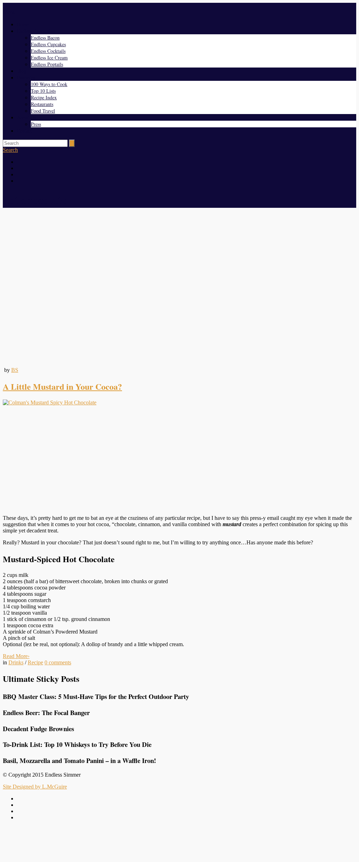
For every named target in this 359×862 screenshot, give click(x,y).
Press (36, 124)
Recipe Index (44, 97)
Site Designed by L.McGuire (35, 787)
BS (14, 370)
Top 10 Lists (43, 90)
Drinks (15, 662)
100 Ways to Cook (49, 84)
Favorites (26, 77)
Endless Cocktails (48, 51)
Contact (24, 130)
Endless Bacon (45, 37)
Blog (21, 71)
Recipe (35, 662)
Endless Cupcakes (48, 44)
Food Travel (43, 110)
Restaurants (42, 104)
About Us (26, 117)
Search (10, 150)
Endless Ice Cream (49, 57)
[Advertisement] (179, 460)
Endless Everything (36, 31)
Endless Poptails (47, 64)
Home (23, 24)
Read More (16, 656)
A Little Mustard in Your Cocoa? (62, 386)
